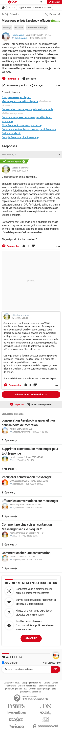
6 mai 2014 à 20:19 (20, 170)
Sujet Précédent (12, 14)
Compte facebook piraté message (20, 137)
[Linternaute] (16, 712)
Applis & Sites (25, 7)
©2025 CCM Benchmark (31, 692)
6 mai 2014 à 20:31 (20, 318)
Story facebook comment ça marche (21, 125)
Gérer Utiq (10, 689)
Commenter (12, 246)
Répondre (19, 404)
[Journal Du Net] (46, 706)
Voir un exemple (52, 662)
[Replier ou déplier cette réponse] (58, 154)
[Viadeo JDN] (46, 719)
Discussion (18, 27)
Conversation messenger (36, 27)
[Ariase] (16, 726)
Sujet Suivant (51, 14)
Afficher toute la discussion (29, 394)
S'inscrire (31, 638)
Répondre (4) (13, 78)
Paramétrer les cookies (47, 686)
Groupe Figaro (50, 689)
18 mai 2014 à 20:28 (37, 38)
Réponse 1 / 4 (9, 154)
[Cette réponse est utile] (23, 246)
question (56, 2)
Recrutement (11, 686)
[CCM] (12, 2)
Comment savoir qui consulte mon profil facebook (29, 129)
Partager (38, 85)
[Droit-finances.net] (46, 713)
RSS (25, 689)
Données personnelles (27, 686)
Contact (55, 683)
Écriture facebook (11, 133)
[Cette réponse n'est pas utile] (33, 246)
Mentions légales (35, 689)
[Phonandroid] (46, 726)
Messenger (6, 27)
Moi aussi (31, 78)
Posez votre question (16, 85)
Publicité (46, 683)
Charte (19, 689)
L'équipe (25, 683)
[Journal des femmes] (16, 706)
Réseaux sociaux (43, 7)
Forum (11, 7)
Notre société (35, 683)
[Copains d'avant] (16, 719)
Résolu (57, 21)
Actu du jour (11, 662)
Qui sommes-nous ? (12, 683)
